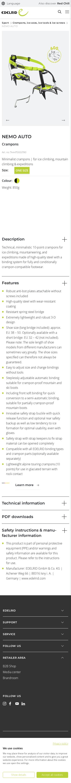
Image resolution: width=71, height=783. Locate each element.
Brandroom (10, 678)
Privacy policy (60, 743)
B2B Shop (9, 666)
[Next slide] (63, 120)
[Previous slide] (7, 120)
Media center (12, 672)
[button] (11, 4)
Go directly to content (35, 2)
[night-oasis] (17, 180)
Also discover (54, 3)
